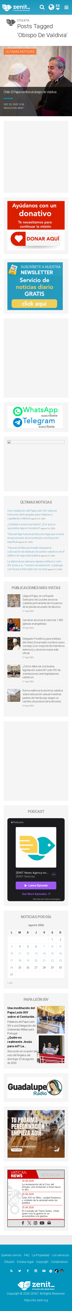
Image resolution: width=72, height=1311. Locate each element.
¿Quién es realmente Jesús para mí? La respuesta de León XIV (21, 1046)
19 (27, 960)
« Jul (9, 982)
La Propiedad (40, 1255)
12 (27, 953)
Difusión (9, 1262)
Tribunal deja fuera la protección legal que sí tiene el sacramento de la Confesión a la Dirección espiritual (35, 538)
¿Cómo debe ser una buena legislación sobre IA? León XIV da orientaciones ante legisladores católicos (42, 672)
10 (11, 953)
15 (52, 953)
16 (60, 953)
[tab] (22, 1174)
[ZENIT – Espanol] (20, 7)
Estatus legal (25, 1262)
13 (36, 953)
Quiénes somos (11, 1255)
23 (60, 960)
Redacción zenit (14, 108)
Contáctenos (59, 1262)
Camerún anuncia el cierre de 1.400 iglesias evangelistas (43, 622)
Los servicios (60, 1255)
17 (11, 960)
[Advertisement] (36, 157)
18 (19, 960)
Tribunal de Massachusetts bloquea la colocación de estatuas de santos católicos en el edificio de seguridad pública (35, 551)
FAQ (26, 1255)
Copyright (42, 1262)
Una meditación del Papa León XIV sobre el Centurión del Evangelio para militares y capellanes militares (32, 514)
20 (36, 960)
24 (11, 967)
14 (44, 953)
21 (44, 960)
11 (19, 953)
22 (52, 960)
